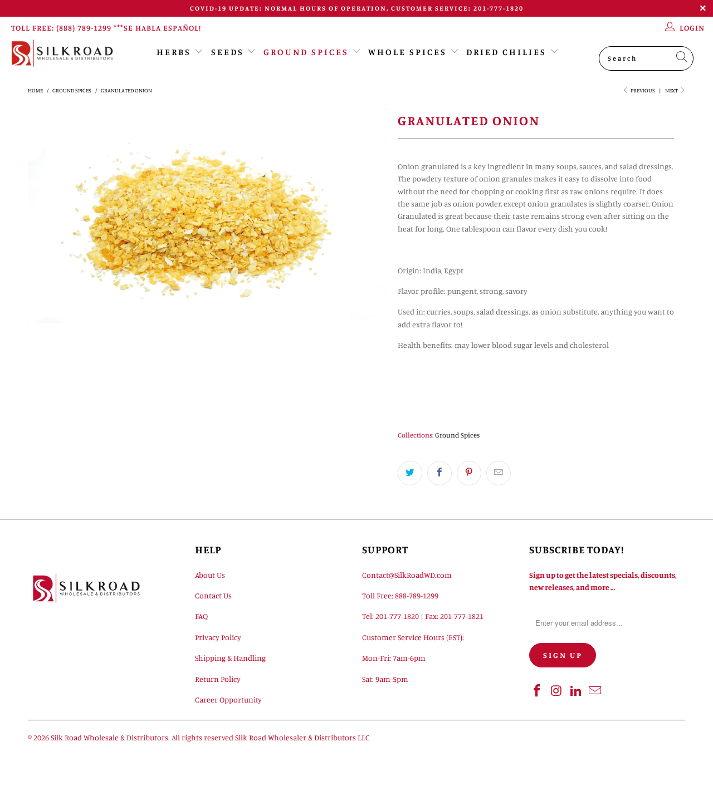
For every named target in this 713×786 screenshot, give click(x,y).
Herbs (174, 51)
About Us (210, 574)
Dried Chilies (506, 51)
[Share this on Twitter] (410, 473)
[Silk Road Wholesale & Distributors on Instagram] (557, 691)
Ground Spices (306, 51)
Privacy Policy (218, 637)
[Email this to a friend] (498, 473)
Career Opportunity (228, 699)
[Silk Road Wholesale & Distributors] (62, 53)
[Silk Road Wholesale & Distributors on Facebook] (537, 691)
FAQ (201, 616)
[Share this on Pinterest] (469, 473)
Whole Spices (407, 51)
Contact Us (213, 595)
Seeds (227, 51)
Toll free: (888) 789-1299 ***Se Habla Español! (106, 27)
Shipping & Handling (230, 657)
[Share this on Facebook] (439, 473)
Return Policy (218, 679)
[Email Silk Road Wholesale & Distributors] (595, 691)
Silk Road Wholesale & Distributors (109, 737)
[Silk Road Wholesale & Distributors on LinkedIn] (576, 691)
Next (672, 90)
